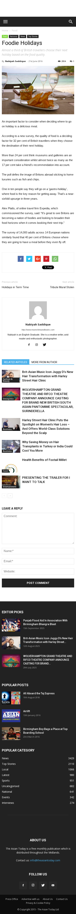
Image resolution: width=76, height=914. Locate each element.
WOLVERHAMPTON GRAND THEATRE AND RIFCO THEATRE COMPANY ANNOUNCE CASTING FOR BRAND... (47, 660)
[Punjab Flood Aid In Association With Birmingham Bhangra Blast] (11, 625)
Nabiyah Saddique (15, 61)
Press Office (12, 899)
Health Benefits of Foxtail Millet (44, 460)
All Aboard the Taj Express (39, 693)
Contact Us (62, 899)
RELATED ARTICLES (15, 362)
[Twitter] (46, 345)
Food (14, 30)
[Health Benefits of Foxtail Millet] (11, 465)
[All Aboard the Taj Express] (11, 698)
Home (5, 30)
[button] (71, 22)
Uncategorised (10, 786)
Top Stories (32, 36)
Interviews (8, 803)
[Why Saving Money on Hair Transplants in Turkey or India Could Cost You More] (11, 446)
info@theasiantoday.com (45, 860)
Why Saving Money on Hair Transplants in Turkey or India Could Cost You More (47, 446)
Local (5, 769)
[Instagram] (38, 345)
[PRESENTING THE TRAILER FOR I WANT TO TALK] (11, 482)
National (13, 36)
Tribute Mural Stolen (62, 287)
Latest (5, 775)
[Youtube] (53, 885)
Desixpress (8, 398)
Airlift (26, 711)
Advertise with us (30, 899)
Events (6, 797)
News (22, 36)
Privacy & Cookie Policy (38, 903)
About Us (48, 899)
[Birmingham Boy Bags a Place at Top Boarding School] (11, 733)
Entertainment (9, 486)
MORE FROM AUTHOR (44, 362)
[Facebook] (30, 345)
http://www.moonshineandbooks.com (38, 330)
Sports (6, 780)
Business (7, 429)
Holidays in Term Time (15, 287)
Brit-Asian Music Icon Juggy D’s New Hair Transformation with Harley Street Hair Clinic (47, 376)
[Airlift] (11, 715)
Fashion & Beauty (7, 380)
